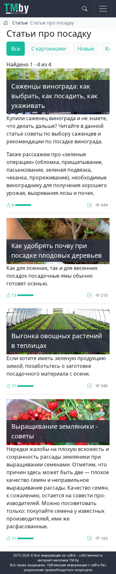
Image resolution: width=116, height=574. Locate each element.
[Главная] (19, 8)
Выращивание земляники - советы (54, 431)
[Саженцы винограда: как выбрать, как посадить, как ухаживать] (89, 205)
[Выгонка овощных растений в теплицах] (89, 385)
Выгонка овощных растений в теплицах (56, 340)
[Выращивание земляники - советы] (89, 538)
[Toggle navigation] (103, 8)
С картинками (48, 48)
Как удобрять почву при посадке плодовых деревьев (56, 250)
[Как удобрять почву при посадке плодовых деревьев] (89, 295)
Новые (85, 48)
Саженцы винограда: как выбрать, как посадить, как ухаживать (54, 96)
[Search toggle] (85, 9)
